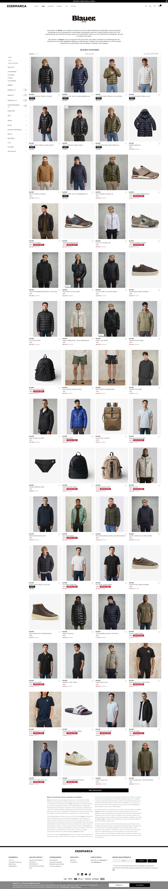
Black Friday (12, 864)
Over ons (11, 860)
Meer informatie (76, 887)
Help (30, 868)
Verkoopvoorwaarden (56, 862)
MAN (152, 860)
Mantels (76, 831)
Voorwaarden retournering (36, 866)
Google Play (73, 862)
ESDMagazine (13, 866)
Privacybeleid (53, 860)
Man (86, 54)
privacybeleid (125, 865)
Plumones (135, 804)
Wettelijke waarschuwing (57, 864)
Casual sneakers (101, 819)
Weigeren (119, 885)
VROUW (141, 860)
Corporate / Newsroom (15, 862)
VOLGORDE (147, 54)
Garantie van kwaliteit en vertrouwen (36, 861)
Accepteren (140, 885)
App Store (73, 860)
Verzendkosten (33, 864)
